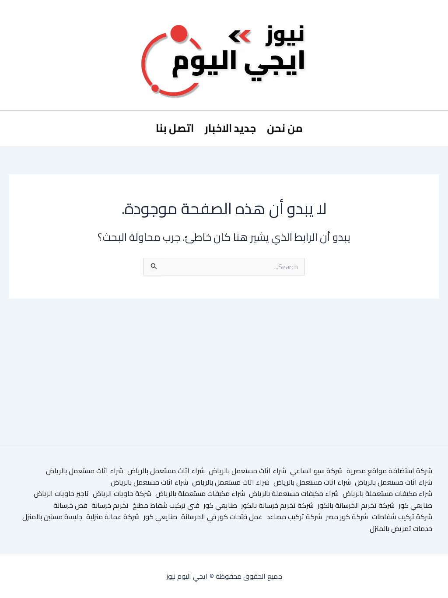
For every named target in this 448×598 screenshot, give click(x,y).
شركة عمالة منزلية (113, 516)
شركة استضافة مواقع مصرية (389, 470)
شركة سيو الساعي (316, 470)
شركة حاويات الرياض (122, 493)
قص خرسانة (70, 505)
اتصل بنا (175, 128)
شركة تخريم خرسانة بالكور (277, 505)
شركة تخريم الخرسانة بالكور (356, 505)
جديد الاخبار (230, 128)
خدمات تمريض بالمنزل (401, 528)
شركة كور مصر (347, 516)
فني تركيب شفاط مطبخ (166, 505)
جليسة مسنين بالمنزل (52, 516)
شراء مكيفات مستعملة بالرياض (387, 493)
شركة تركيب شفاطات (402, 516)
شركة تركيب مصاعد (294, 516)
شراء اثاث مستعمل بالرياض (247, 470)
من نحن (285, 128)
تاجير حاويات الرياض (61, 493)
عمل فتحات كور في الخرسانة (221, 516)
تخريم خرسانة (110, 505)
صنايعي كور (415, 505)
